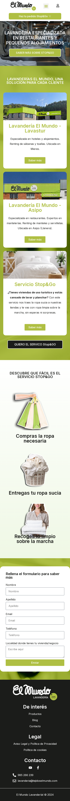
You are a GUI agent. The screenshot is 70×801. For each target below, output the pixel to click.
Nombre (11, 584)
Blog (35, 720)
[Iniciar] (57, 5)
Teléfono (11, 628)
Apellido (11, 599)
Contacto (35, 726)
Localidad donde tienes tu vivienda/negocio (32, 643)
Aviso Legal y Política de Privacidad (35, 743)
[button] (46, 6)
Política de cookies (35, 750)
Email (9, 614)
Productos (35, 714)
